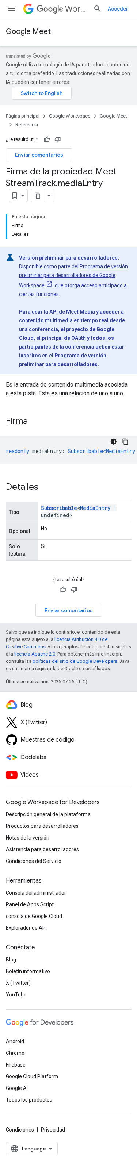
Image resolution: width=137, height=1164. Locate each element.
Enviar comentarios (39, 154)
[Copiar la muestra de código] (125, 441)
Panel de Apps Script (30, 904)
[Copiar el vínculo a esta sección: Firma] (35, 422)
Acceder (118, 9)
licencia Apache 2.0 (34, 654)
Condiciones (20, 1130)
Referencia (26, 124)
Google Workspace (69, 116)
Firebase (16, 1065)
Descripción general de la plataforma (48, 814)
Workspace (76, 9)
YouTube (16, 995)
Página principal (22, 116)
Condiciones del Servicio (33, 861)
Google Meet (28, 31)
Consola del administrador (36, 893)
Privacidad (53, 1130)
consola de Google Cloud (34, 916)
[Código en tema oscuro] (113, 441)
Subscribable (59, 507)
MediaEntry (95, 507)
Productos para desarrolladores (42, 826)
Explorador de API (26, 928)
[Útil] (46, 139)
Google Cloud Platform (32, 1076)
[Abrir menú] (11, 9)
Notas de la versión (27, 838)
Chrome (15, 1053)
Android (15, 1041)
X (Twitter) (18, 983)
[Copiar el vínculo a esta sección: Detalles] (45, 487)
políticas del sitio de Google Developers (75, 661)
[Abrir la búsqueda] (97, 8)
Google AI (17, 1088)
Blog (11, 960)
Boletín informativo (28, 971)
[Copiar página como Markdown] (37, 195)
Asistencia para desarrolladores (42, 849)
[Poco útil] (57, 139)
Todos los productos (29, 1100)
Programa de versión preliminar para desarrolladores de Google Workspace (73, 276)
